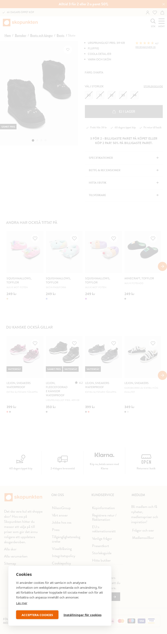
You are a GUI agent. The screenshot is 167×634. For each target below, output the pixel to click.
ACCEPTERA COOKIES (37, 615)
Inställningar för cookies (82, 615)
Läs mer (21, 603)
